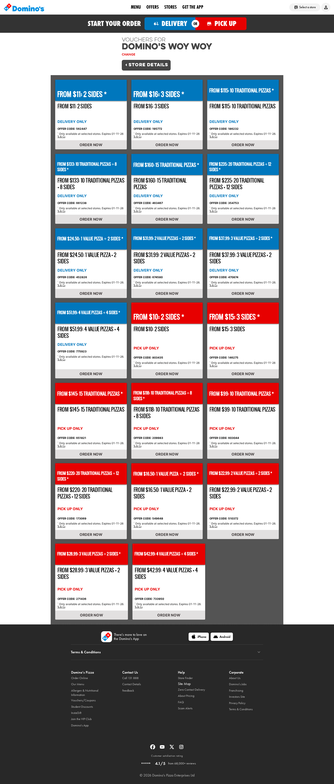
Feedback (128, 690)
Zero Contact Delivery (191, 690)
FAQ (181, 702)
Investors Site (237, 697)
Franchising (236, 690)
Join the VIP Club (81, 719)
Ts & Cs (61, 136)
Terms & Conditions (241, 709)
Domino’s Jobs (238, 684)
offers (152, 7)
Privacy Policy (237, 703)
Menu (136, 7)
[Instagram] (181, 748)
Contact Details (131, 684)
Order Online (79, 678)
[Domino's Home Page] (24, 7)
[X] (172, 748)
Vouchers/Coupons (83, 700)
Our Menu (77, 684)
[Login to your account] (325, 7)
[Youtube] (162, 748)
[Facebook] (153, 748)
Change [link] (128, 54)
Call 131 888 (130, 678)
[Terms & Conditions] (259, 652)
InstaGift (76, 713)
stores (170, 7)
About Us (234, 678)
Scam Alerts (185, 708)
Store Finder (185, 678)
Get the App (192, 7)
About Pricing (186, 696)
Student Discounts (82, 707)
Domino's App (80, 725)
